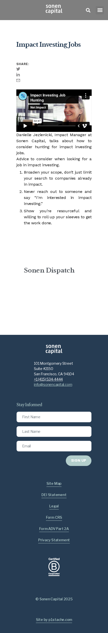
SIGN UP (78, 460)
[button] (100, 10)
